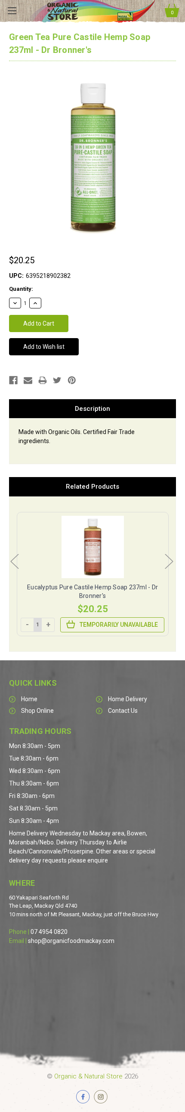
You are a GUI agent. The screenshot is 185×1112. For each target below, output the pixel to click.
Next (168, 561)
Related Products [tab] (92, 486)
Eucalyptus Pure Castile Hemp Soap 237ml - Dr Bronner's (92, 591)
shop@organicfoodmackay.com (71, 940)
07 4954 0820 (49, 931)
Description (92, 409)
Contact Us (123, 710)
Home (29, 699)
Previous (14, 561)
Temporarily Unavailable (119, 624)
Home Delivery (127, 699)
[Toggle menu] (12, 11)
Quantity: (21, 289)
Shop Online (37, 710)
